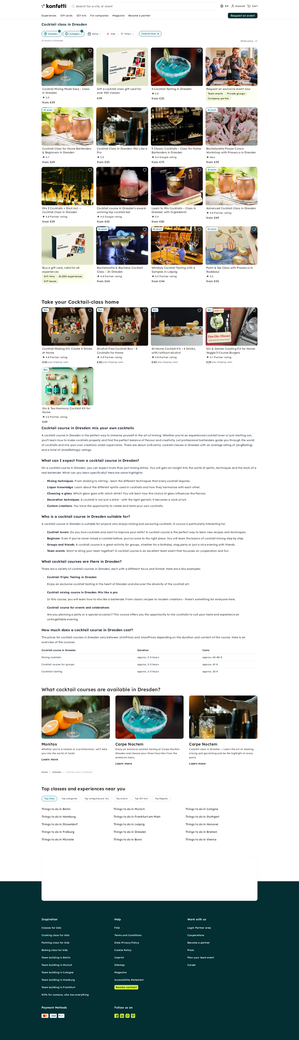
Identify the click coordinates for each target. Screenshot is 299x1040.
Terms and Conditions (128, 935)
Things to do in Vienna (200, 839)
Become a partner (139, 15)
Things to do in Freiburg (58, 832)
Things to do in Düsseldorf (60, 824)
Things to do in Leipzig (129, 824)
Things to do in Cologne (201, 809)
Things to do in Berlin (56, 809)
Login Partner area (199, 927)
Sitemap (119, 965)
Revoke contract (126, 987)
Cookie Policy (122, 950)
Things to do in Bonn (128, 839)
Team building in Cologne (58, 972)
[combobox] (143, 6)
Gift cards (66, 15)
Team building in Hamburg (58, 979)
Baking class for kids (55, 950)
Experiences (49, 15)
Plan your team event (200, 957)
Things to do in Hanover (201, 824)
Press (190, 950)
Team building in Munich (57, 965)
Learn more (50, 759)
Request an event (243, 15)
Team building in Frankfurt (58, 987)
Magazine (118, 15)
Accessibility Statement (128, 979)
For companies (99, 15)
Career (191, 965)
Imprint (119, 957)
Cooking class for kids (55, 935)
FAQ (117, 927)
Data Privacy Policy (126, 942)
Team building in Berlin (56, 957)
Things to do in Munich (129, 809)
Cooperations (195, 935)
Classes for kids (51, 927)
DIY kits (82, 15)
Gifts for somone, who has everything (65, 994)
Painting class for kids (55, 942)
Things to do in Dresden (130, 832)
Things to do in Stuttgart (202, 816)
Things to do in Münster (58, 839)
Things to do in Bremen (201, 832)
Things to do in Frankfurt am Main (137, 816)
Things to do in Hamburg (59, 816)
